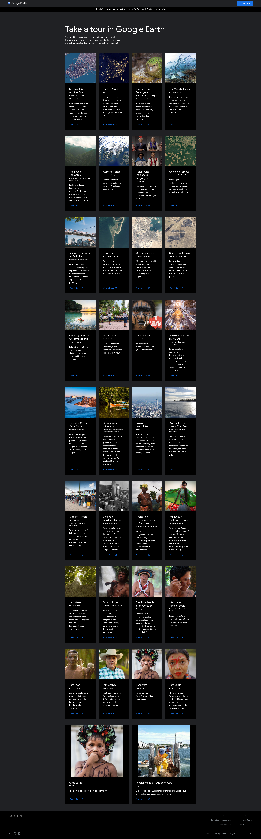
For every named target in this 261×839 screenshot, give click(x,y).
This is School (110, 335)
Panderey (141, 684)
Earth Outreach (246, 824)
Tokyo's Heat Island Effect (143, 425)
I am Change (110, 684)
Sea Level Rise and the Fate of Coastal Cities (77, 92)
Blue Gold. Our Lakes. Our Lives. (178, 425)
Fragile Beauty (111, 253)
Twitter (15, 833)
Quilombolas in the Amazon (110, 425)
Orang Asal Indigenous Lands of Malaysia (146, 520)
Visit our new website (156, 9)
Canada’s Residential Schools (113, 518)
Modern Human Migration (78, 518)
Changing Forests (179, 171)
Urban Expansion (145, 253)
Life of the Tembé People (177, 604)
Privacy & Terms (220, 834)
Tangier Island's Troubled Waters (154, 782)
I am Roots (175, 684)
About (208, 834)
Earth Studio (247, 816)
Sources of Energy (179, 253)
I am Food (74, 684)
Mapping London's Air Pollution (79, 255)
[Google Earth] (17, 3)
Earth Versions (226, 816)
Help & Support (225, 824)
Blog (19, 833)
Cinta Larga (75, 782)
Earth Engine (247, 820)
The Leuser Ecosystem (75, 173)
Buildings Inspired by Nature (179, 337)
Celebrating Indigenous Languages (142, 175)
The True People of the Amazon (145, 604)
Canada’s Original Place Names (79, 425)
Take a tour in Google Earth (221, 820)
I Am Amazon (143, 335)
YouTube (10, 833)
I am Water (75, 602)
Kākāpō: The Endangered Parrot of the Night (146, 92)
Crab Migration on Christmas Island (79, 337)
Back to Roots (110, 602)
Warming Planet (111, 171)
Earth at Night (110, 89)
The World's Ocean (180, 89)
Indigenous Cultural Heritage (179, 518)
